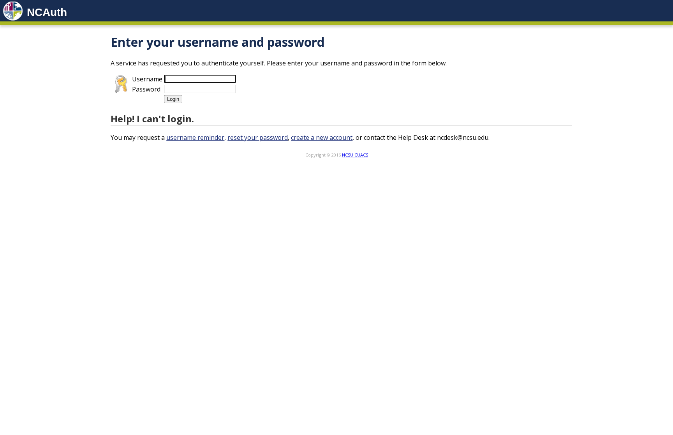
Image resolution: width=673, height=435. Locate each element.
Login (173, 99)
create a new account (321, 137)
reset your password (257, 137)
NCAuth (47, 12)
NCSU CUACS (355, 155)
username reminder (195, 137)
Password (146, 89)
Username (147, 79)
